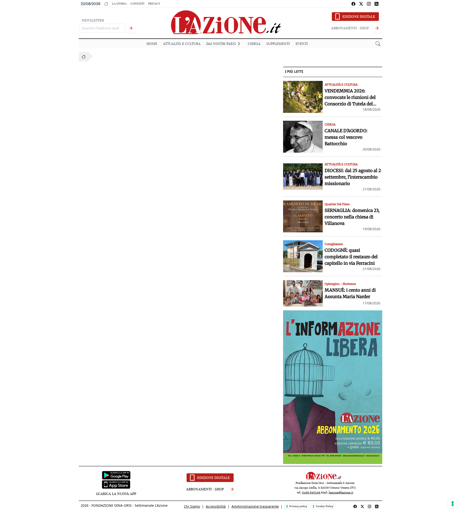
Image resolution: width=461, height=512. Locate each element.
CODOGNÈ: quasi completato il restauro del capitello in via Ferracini (351, 256)
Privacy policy (298, 506)
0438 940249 (311, 492)
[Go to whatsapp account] (376, 4)
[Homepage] (83, 56)
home (151, 44)
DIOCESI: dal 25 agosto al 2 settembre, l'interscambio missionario (353, 177)
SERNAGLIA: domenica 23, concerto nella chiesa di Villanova (352, 217)
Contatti (137, 4)
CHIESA (254, 44)
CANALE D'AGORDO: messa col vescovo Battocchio (346, 137)
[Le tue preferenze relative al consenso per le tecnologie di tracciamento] (452, 503)
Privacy (154, 4)
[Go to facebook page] (353, 4)
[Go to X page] (361, 4)
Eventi (302, 44)
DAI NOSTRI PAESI (221, 44)
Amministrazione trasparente (255, 506)
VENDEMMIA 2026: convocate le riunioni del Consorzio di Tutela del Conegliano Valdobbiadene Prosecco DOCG (352, 97)
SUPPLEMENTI (278, 44)
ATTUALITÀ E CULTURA (181, 44)
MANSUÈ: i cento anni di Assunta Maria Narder (350, 293)
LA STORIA (119, 4)
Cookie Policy (324, 506)
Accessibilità (216, 506)
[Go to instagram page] (369, 4)
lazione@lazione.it (341, 492)
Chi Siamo (192, 506)
